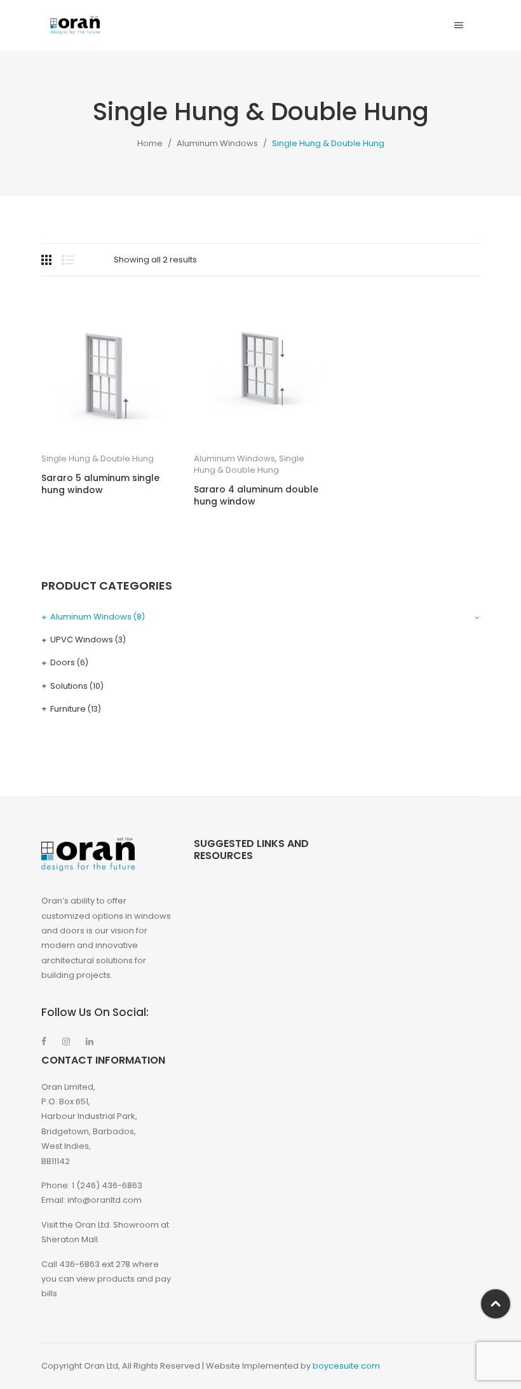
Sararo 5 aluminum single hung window (100, 484)
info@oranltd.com (104, 1200)
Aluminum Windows (217, 143)
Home (150, 143)
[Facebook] (43, 1041)
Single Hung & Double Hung (97, 458)
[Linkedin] (89, 1041)
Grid (47, 259)
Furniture (68, 709)
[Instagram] (66, 1041)
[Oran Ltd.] (75, 25)
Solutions (69, 686)
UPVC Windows (81, 640)
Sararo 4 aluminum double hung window (256, 496)
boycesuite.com (346, 1366)
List (68, 259)
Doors (62, 662)
